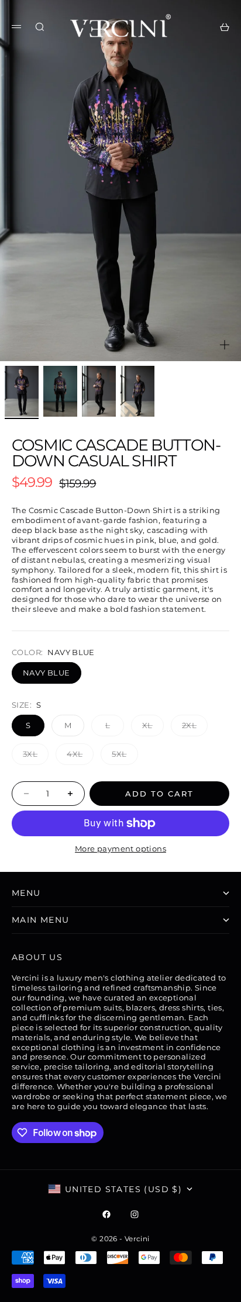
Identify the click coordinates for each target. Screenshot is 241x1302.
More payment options (120, 848)
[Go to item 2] (60, 391)
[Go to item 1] (22, 391)
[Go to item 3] (99, 391)
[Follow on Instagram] (134, 1214)
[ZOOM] (224, 344)
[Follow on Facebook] (106, 1214)
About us (37, 957)
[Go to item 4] (137, 391)
